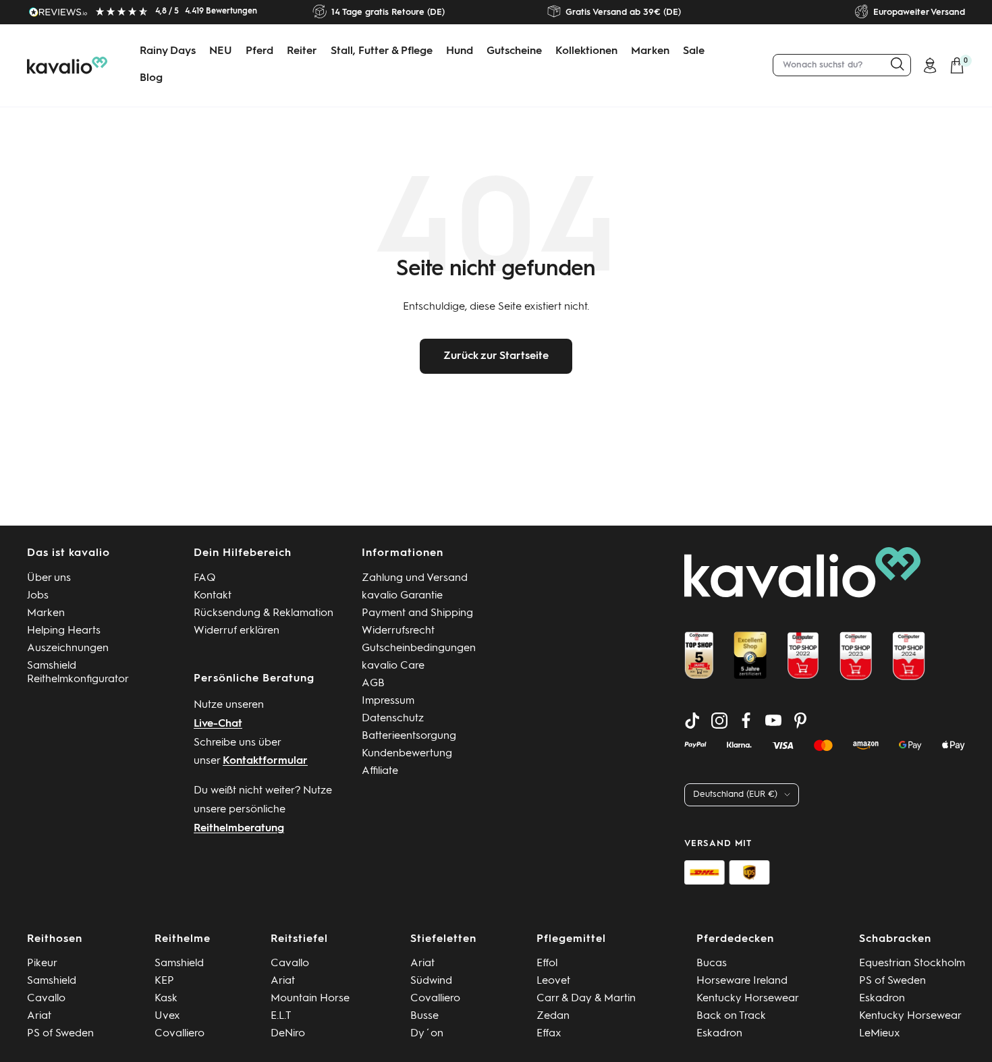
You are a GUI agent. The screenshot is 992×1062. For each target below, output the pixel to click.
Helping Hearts (64, 630)
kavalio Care (393, 666)
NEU (220, 51)
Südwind (431, 981)
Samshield (51, 981)
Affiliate (380, 771)
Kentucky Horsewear (747, 998)
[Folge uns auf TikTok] (692, 720)
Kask (166, 998)
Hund (459, 51)
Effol (546, 963)
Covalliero (179, 1033)
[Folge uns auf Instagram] (719, 720)
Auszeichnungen (68, 648)
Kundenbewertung (407, 753)
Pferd (259, 51)
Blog (151, 78)
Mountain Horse (310, 998)
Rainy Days (168, 51)
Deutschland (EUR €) (735, 794)
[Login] (930, 65)
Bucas (711, 963)
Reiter (302, 51)
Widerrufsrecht (398, 630)
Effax (548, 1033)
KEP (164, 981)
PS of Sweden (60, 1033)
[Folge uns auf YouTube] (773, 720)
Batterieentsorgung (409, 736)
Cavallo (46, 998)
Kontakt (212, 595)
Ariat (39, 1016)
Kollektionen (586, 51)
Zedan (553, 1016)
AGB (373, 683)
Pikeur (42, 963)
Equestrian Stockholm (912, 963)
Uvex (167, 1016)
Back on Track (731, 1016)
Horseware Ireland (742, 981)
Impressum (388, 701)
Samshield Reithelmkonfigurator (78, 673)
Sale (694, 51)
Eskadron (719, 1033)
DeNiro (288, 1033)
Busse (424, 1016)
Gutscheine (514, 51)
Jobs (38, 595)
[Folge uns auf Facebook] (746, 720)
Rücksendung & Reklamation (263, 613)
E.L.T (281, 1016)
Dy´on (426, 1033)
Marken (650, 51)
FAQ (205, 578)
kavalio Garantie (402, 595)
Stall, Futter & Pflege (382, 51)
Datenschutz (393, 718)
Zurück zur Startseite (496, 356)
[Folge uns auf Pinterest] (800, 720)
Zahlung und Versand (415, 578)
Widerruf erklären (236, 630)
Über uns (49, 578)
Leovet (553, 981)
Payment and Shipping (417, 613)
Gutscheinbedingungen (419, 648)
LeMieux (879, 1033)
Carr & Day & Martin (586, 998)
